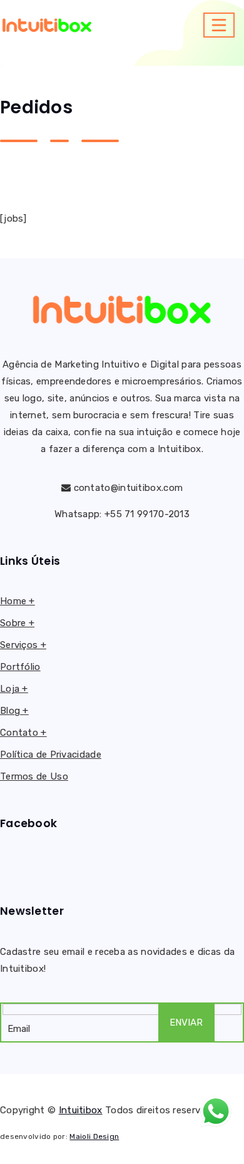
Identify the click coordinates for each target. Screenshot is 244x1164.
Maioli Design (94, 1136)
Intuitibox (81, 1110)
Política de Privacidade (50, 754)
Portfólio (20, 666)
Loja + (14, 688)
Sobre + (17, 623)
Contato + (23, 732)
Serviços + (23, 645)
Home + (17, 601)
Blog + (14, 710)
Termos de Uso (34, 776)
